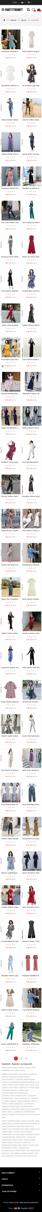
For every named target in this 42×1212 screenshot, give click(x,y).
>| (26, 1058)
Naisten (24, 20)
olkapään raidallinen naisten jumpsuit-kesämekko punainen (31, 976)
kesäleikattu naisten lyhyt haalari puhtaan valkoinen (10, 86)
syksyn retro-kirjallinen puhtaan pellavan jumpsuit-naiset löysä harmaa (10, 599)
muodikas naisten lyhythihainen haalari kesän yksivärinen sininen (10, 976)
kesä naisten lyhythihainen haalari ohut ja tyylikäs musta (10, 291)
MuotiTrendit (14, 1202)
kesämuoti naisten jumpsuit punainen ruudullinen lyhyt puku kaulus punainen (10, 188)
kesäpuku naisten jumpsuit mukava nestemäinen (31, 496)
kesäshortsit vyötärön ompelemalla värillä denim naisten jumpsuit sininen (31, 702)
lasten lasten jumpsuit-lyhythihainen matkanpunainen (10, 325)
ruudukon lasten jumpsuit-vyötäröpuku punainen (10, 462)
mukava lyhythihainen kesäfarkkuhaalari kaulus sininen (10, 873)
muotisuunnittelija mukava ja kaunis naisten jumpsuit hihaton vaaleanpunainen (10, 394)
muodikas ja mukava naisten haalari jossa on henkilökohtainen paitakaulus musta (31, 188)
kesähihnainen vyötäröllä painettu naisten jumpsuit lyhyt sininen (31, 291)
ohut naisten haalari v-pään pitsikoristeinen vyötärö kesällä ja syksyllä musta (31, 359)
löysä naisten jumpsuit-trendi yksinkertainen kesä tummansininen (31, 1010)
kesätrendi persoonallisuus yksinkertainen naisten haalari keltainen (31, 839)
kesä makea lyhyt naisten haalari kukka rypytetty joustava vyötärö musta (31, 86)
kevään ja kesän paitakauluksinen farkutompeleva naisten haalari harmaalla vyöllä (10, 257)
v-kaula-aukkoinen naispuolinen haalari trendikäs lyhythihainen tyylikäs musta (10, 941)
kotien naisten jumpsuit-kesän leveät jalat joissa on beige (31, 51)
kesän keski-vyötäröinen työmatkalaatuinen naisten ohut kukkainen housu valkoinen (31, 736)
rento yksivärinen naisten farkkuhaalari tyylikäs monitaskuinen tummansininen (31, 873)
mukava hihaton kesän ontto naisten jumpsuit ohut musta (31, 428)
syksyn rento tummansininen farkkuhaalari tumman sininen (31, 154)
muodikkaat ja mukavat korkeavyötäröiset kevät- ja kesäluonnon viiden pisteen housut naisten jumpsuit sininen (31, 565)
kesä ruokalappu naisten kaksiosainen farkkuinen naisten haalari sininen (31, 804)
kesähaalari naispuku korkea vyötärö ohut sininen (10, 51)
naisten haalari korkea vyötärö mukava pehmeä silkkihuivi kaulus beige (10, 1010)
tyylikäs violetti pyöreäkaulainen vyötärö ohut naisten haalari (10, 154)
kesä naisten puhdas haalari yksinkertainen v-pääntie (31, 531)
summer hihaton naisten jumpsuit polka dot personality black (10, 496)
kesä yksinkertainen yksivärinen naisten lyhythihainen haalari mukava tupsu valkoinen (10, 804)
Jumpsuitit (35, 20)
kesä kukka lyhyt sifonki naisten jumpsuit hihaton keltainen (10, 359)
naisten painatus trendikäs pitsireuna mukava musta (31, 941)
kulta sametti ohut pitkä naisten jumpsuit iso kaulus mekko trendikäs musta (31, 668)
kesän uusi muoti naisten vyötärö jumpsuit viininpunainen (31, 257)
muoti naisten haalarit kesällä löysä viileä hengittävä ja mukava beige (31, 599)
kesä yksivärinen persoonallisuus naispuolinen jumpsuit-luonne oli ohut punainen (31, 907)
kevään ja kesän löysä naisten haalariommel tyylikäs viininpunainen (31, 633)
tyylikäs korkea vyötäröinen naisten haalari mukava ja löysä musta (10, 633)
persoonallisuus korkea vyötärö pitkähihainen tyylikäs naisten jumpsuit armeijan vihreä (31, 223)
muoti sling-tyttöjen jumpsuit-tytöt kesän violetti (31, 770)
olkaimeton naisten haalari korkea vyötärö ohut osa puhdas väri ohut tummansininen (31, 394)
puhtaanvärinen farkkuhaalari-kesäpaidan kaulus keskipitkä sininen (10, 120)
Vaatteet (13, 20)
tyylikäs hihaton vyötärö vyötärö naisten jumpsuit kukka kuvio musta (31, 325)
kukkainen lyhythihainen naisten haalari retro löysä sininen (31, 1044)
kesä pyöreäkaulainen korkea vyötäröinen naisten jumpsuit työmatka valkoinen (31, 462)
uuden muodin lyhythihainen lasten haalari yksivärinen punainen (10, 531)
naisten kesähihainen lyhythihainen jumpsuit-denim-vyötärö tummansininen (10, 428)
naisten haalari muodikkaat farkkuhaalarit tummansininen (10, 839)
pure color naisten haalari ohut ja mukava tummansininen (10, 223)
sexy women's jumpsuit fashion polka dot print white (10, 770)
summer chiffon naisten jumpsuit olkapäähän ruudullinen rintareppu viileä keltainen (31, 120)
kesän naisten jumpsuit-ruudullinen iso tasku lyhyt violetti (10, 702)
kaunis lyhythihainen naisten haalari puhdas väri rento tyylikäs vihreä (10, 1044)
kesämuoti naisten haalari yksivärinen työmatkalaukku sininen (10, 668)
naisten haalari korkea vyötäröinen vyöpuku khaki (10, 736)
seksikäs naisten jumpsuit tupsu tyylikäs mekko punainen (10, 907)
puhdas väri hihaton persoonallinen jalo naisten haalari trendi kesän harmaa (10, 565)
